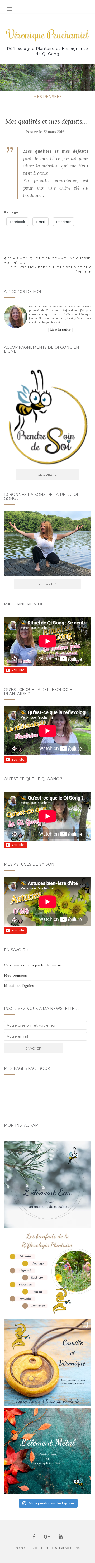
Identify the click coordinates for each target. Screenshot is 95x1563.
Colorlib (37, 1548)
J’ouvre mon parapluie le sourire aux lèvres (51, 269)
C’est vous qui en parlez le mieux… (34, 965)
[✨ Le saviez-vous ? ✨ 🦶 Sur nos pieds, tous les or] (47, 1273)
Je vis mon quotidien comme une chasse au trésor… (47, 260)
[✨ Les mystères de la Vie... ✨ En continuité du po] (47, 1362)
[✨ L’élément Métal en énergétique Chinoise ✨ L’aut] (47, 1451)
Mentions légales (19, 985)
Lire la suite (60, 329)
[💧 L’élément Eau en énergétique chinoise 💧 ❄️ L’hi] (47, 1184)
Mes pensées (47, 96)
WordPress (73, 1548)
